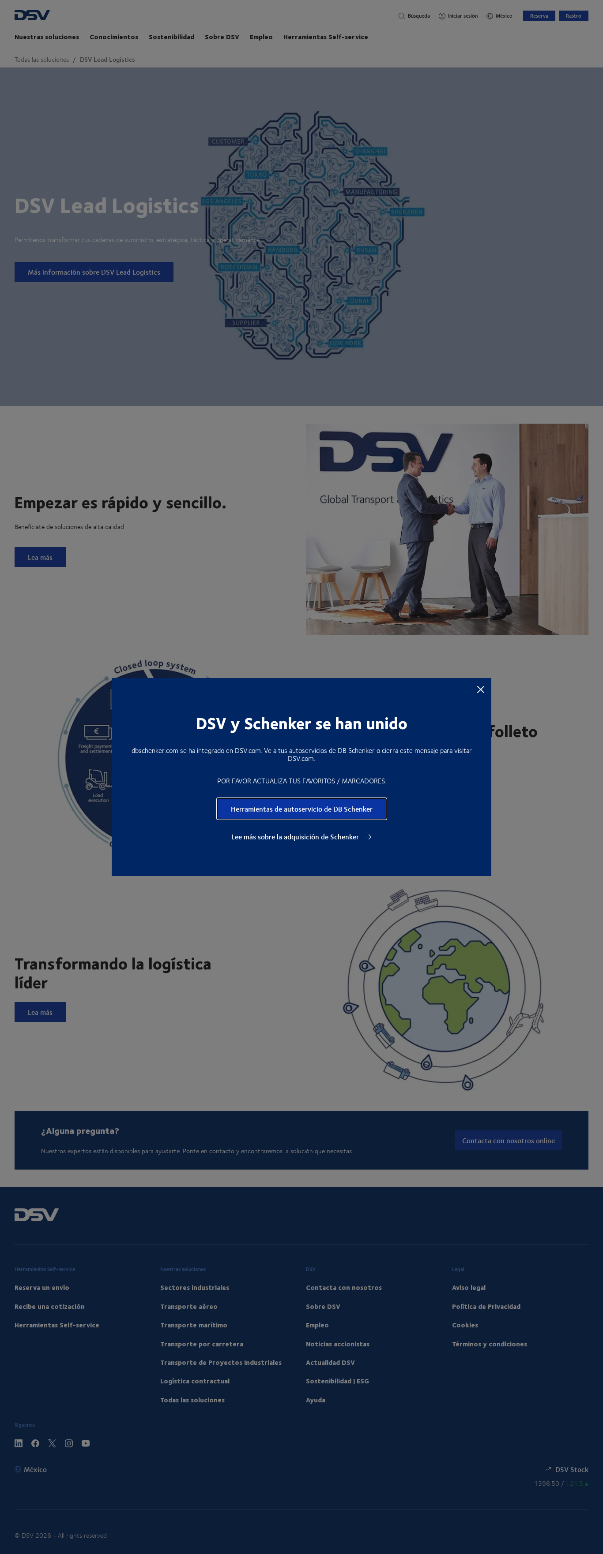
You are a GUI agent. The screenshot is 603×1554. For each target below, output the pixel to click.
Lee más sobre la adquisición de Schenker (296, 837)
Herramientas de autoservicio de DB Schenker (302, 809)
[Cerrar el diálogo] (480, 689)
